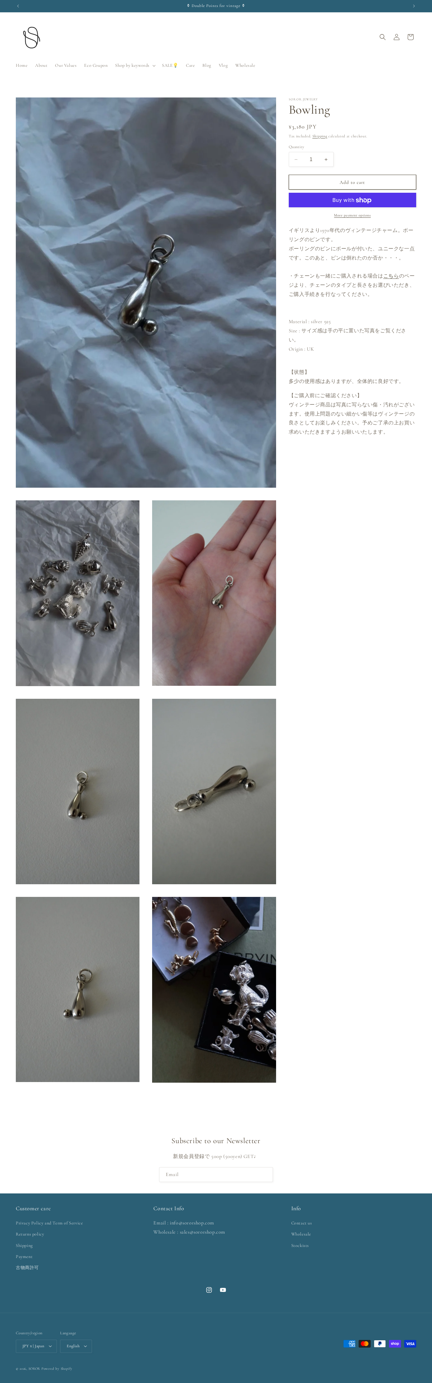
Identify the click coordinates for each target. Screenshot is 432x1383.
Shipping (319, 136)
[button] (134, 65)
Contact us (301, 1223)
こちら (391, 276)
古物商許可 (27, 1268)
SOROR (34, 1368)
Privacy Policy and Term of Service (49, 1223)
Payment (24, 1256)
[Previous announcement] (18, 6)
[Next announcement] (414, 6)
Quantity (296, 146)
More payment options (352, 215)
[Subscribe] (266, 1174)
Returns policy (30, 1234)
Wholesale (301, 1234)
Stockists (300, 1245)
